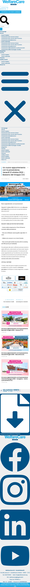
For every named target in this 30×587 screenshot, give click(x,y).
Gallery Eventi (4, 59)
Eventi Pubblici (26, 178)
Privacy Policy (4, 584)
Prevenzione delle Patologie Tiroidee (11, 49)
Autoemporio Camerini (22, 301)
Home (9, 162)
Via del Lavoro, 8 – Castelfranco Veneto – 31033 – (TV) (15, 572)
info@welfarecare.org (21, 575)
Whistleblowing (24, 583)
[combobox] (4, 26)
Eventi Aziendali (5, 56)
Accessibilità (16, 583)
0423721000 (8, 575)
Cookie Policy (12, 584)
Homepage (3, 31)
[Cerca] (1, 29)
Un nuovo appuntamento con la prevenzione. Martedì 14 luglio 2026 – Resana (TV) (14, 329)
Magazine (2, 51)
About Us (2, 65)
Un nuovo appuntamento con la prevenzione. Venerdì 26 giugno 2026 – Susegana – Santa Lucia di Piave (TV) (14, 379)
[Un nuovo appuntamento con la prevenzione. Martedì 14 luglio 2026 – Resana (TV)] (15, 319)
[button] (15, 96)
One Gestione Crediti (8, 301)
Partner (2, 52)
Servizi (2, 33)
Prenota (2, 58)
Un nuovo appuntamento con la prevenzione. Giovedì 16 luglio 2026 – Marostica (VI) (14, 353)
